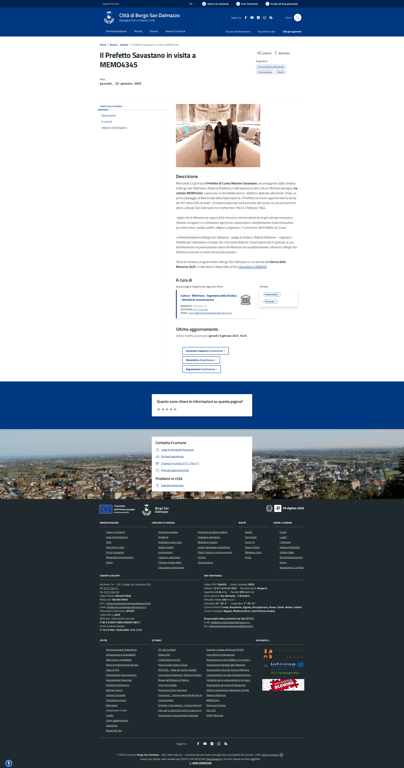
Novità (113, 45)
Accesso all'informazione (238, 31)
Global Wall (164, 655)
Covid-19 (250, 542)
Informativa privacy (116, 700)
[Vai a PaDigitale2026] (285, 508)
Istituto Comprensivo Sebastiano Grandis (227, 690)
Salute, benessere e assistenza (214, 547)
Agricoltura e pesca (168, 532)
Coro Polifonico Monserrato (220, 655)
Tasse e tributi (252, 547)
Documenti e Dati (115, 547)
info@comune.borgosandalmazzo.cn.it (126, 607)
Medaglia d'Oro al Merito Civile (137, 20)
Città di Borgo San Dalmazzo (149, 15)
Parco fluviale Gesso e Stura (172, 665)
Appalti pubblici (166, 547)
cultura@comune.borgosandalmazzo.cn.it (210, 313)
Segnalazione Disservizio (119, 680)
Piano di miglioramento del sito (122, 665)
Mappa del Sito (114, 730)
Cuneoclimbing (165, 700)
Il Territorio (285, 542)
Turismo (202, 557)
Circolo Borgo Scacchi (169, 660)
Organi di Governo (115, 532)
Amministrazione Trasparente (121, 650)
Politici (109, 562)
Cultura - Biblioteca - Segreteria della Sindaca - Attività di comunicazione (209, 297)
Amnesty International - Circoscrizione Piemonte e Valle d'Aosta (191, 705)
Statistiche (111, 725)
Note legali (111, 705)
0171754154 (201, 309)
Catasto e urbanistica (169, 557)
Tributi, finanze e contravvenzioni (215, 552)
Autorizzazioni (165, 552)
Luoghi (283, 537)
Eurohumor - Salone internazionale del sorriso (182, 695)
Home (103, 45)
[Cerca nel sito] (297, 17)
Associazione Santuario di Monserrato (226, 685)
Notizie (124, 45)
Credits (109, 715)
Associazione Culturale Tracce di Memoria (227, 670)
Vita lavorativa (205, 562)
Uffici (108, 542)
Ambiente (163, 537)
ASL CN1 (211, 710)
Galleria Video (287, 552)
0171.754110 (111, 592)
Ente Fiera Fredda (167, 685)
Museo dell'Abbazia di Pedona (173, 680)
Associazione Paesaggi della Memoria (225, 665)
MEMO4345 (212, 700)
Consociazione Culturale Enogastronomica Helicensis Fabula (237, 675)
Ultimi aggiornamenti (117, 720)
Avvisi (248, 557)
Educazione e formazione (171, 567)
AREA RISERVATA (202, 763)
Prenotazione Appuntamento (121, 675)
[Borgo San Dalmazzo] (109, 17)
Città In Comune (269, 755)
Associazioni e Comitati (292, 567)
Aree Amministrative (117, 537)
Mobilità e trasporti (207, 542)
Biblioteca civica (253, 552)
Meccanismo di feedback (119, 660)
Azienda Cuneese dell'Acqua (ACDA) (225, 650)
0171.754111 (111, 588)
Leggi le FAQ (112, 670)
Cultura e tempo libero (169, 562)
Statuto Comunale (115, 695)
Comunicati (251, 537)
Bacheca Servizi (114, 690)
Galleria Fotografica (290, 547)
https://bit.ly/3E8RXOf (252, 266)
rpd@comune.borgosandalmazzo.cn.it (230, 622)
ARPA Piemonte (214, 715)
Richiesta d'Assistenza (117, 685)
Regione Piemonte (111, 3)
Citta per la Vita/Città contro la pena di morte (181, 710)
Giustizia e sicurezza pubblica (213, 532)
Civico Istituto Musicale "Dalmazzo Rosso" (180, 675)
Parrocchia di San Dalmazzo (172, 690)
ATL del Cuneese (166, 650)
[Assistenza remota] (281, 755)
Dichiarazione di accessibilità (120, 655)
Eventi (283, 532)
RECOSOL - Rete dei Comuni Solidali (177, 670)
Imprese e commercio (209, 537)
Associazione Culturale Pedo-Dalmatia (178, 715)
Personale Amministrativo (119, 557)
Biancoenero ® (214, 759)
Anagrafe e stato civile (170, 542)
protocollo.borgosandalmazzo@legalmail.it (128, 603)
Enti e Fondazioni (115, 552)
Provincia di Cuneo (216, 705)
